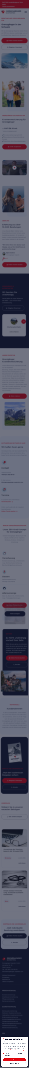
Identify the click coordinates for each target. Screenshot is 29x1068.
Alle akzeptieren (14, 1059)
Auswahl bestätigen (14, 1063)
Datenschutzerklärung (17, 1050)
